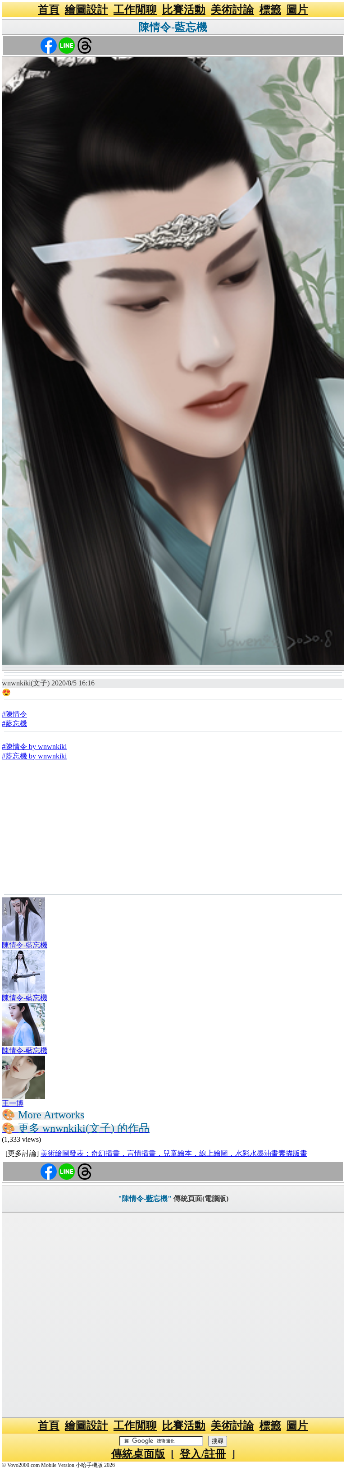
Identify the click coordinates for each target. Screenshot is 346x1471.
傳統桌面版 (138, 1454)
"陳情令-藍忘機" (145, 1198)
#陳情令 (14, 714)
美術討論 (232, 9)
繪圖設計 (86, 9)
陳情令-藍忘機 (173, 27)
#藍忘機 (14, 723)
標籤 (270, 9)
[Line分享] (67, 45)
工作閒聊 (135, 9)
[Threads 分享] (85, 45)
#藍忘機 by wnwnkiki (34, 756)
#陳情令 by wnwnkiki (34, 746)
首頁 (48, 9)
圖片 (297, 9)
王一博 (12, 1103)
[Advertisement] (173, 826)
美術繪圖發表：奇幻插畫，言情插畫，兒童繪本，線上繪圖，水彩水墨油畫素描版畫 (174, 1153)
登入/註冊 (203, 1454)
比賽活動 (183, 9)
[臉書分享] (49, 45)
